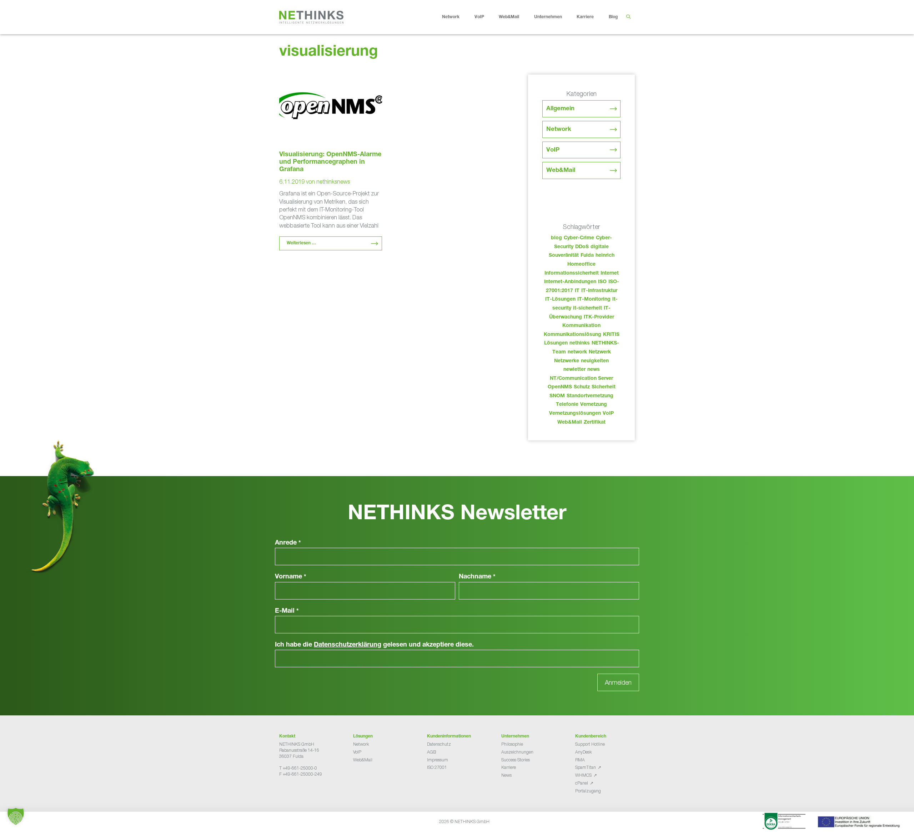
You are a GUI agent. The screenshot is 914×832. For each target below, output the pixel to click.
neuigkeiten (595, 361)
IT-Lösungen (560, 299)
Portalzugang (588, 790)
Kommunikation (581, 325)
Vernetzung (593, 404)
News (506, 775)
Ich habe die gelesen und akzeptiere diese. (374, 645)
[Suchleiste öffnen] (628, 17)
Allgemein (560, 109)
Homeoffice (581, 264)
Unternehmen (548, 17)
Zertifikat (595, 422)
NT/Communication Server (581, 378)
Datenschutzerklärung (347, 645)
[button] (15, 816)
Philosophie (512, 744)
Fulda (587, 255)
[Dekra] (784, 822)
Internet (610, 273)
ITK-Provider (599, 317)
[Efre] (860, 823)
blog (556, 238)
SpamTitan (585, 767)
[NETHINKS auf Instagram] (305, 792)
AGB (431, 752)
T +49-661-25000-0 (298, 768)
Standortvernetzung (590, 396)
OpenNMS (560, 387)
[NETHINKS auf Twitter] (288, 792)
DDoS (582, 247)
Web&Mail (509, 17)
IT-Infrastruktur (599, 291)
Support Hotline (590, 744)
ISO (602, 282)
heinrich (605, 255)
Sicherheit (604, 387)
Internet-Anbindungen (570, 282)
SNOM (557, 396)
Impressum (437, 759)
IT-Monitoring (594, 299)
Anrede (288, 543)
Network (450, 17)
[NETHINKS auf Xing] (293, 792)
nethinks (579, 343)
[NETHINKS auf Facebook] (282, 792)
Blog (613, 17)
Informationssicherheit (571, 273)
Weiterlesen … (301, 243)
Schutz (582, 387)
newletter (574, 369)
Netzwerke (566, 361)
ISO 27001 (437, 767)
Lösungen (556, 343)
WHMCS (583, 775)
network (577, 352)
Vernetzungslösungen (575, 413)
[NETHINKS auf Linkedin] (299, 792)
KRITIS (611, 334)
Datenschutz (439, 744)
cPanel (581, 783)
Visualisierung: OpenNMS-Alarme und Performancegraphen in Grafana (330, 162)
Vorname (290, 577)
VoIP (479, 17)
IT (577, 291)
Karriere (585, 17)
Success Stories (515, 759)
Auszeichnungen (517, 752)
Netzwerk (600, 352)
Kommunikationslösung (572, 334)
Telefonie (567, 404)
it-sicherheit (587, 308)
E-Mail (287, 611)
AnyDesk (583, 752)
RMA (580, 759)
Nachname (477, 577)
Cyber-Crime (579, 238)
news (593, 369)
